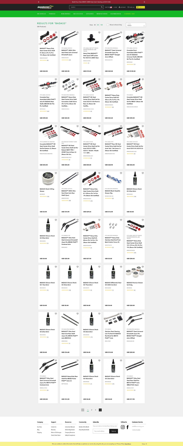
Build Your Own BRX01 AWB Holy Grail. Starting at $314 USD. (91, 2)
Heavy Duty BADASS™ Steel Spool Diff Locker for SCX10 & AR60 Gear (91, 55)
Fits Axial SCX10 (88, 142)
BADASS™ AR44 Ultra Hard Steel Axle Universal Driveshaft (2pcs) (69, 52)
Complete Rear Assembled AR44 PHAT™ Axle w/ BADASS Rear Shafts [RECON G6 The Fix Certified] (48, 101)
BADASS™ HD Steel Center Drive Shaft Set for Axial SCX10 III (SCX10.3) (135, 146)
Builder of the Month (84, 427)
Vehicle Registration (70, 430)
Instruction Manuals (70, 427)
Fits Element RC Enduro (47, 142)
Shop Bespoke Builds (84, 430)
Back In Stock (78, 14)
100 (101, 25)
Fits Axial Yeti (109, 142)
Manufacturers (102, 14)
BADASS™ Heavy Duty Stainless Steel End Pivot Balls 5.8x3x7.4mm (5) (112, 240)
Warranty (53, 430)
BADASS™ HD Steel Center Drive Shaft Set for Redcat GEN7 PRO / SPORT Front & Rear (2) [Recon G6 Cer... (70, 150)
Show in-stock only (116, 25)
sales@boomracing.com (138, 426)
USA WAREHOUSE (115, 14)
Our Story (39, 427)
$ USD (115, 7)
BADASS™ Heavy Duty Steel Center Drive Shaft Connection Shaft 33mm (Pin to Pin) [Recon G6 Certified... (69, 101)
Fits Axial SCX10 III (132, 142)
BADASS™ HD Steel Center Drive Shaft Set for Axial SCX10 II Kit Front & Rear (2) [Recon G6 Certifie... (91, 101)
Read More (128, 444)
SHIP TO (107, 7)
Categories (90, 14)
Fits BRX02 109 (66, 235)
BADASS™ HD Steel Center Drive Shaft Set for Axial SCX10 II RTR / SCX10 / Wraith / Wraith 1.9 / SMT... (91, 148)
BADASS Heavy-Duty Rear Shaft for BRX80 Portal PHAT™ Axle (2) (70, 379)
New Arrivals (65, 14)
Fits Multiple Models (111, 48)
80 (98, 25)
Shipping (39, 432)
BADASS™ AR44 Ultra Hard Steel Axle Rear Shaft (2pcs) (69, 193)
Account (123, 7)
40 (95, 25)
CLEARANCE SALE (129, 14)
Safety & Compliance (70, 435)
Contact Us (53, 427)
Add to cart (48, 44)
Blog (38, 430)
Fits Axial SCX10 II (67, 48)
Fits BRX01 (130, 95)
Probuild (52, 14)
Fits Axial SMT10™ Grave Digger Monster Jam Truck (90, 49)
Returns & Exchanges (56, 432)
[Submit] (101, 7)
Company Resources (70, 432)
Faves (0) (131, 7)
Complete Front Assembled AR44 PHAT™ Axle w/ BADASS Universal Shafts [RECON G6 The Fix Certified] (135, 54)
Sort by (129, 24)
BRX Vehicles (41, 14)
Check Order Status (55, 435)
